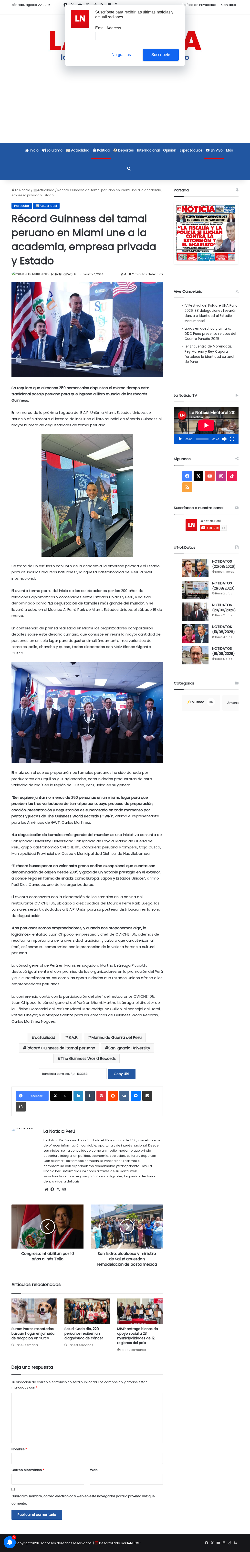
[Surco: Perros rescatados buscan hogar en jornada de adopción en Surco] (34, 1311)
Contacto (228, 4)
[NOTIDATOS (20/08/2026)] (195, 611)
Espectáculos (191, 150)
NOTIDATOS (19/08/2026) (223, 629)
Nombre (19, 1449)
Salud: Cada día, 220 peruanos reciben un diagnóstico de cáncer (83, 1333)
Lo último (54, 150)
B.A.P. (73, 1037)
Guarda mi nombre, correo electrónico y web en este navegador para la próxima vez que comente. (83, 1500)
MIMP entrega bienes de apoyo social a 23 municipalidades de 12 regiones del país (137, 1335)
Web (94, 1470)
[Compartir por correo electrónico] (147, 1096)
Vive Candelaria (188, 291)
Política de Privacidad (199, 4)
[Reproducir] (180, 439)
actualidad (45, 1037)
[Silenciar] (224, 439)
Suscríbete (160, 55)
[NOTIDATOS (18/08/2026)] (195, 655)
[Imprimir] (21, 1107)
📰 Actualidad (77, 150)
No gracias (121, 55)
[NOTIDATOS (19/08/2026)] (195, 633)
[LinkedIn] (78, 1096)
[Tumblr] (90, 1096)
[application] (206, 425)
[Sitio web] (46, 1189)
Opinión (169, 150)
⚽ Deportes (123, 150)
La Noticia (22, 190)
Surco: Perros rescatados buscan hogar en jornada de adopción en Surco (32, 1333)
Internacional (148, 150)
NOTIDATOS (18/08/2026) (223, 651)
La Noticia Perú (62, 274)
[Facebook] (52, 1189)
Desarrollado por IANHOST (120, 1543)
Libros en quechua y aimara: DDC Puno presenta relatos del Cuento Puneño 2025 (210, 333)
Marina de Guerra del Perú (116, 1037)
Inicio (34, 150)
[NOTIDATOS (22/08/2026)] (195, 568)
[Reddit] (113, 1096)
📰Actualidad (43, 190)
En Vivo (216, 150)
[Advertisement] (125, 108)
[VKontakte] (124, 1096)
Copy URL (121, 1073)
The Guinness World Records (88, 1058)
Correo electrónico (27, 1470)
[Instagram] (64, 1189)
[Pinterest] (101, 1096)
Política (103, 150)
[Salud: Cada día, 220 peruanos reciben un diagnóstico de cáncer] (87, 1311)
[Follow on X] (74, 274)
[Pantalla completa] (232, 439)
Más (229, 150)
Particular (21, 205)
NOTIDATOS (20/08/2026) (224, 607)
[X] (58, 1189)
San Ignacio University (129, 1048)
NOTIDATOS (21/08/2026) (223, 586)
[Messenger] (136, 1096)
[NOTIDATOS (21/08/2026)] (195, 590)
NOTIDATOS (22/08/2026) (224, 564)
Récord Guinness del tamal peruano (60, 1048)
